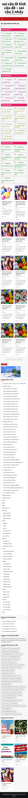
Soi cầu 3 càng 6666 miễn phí (16, 692)
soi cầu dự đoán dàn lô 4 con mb (10, 419)
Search (4, 364)
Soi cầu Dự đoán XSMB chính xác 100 (9, 700)
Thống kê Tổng (6, 569)
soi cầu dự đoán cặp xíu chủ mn (10, 475)
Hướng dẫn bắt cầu (6, 495)
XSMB (3, 500)
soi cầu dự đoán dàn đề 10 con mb (10, 411)
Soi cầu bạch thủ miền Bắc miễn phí (8, 697)
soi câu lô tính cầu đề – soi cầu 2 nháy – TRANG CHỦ (14, 383)
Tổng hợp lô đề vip (6, 497)
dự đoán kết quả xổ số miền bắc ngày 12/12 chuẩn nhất (20, 341)
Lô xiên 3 (22, 689)
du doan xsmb (4, 662)
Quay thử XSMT (6, 602)
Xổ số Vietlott (6, 536)
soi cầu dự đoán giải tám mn (9, 480)
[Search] (25, 19)
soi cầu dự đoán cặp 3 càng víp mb (10, 401)
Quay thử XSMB (6, 607)
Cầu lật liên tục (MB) (7, 556)
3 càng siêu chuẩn (5, 651)
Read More (4, 216)
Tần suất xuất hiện (7, 566)
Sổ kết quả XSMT (7, 513)
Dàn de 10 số (4, 667)
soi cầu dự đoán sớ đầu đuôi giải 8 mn (11, 485)
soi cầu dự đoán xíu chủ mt (9, 467)
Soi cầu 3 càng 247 (5, 692)
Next (20, 359)
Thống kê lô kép (6, 579)
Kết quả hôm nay (6, 508)
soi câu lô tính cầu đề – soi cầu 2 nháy (14, 7)
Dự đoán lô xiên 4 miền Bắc (16, 678)
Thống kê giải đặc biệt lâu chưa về (9, 711)
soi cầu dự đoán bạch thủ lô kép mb (11, 393)
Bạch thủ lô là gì (5, 656)
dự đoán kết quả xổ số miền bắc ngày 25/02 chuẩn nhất (20, 307)
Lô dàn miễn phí (16, 689)
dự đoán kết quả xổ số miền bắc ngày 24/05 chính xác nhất (20, 239)
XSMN (3, 503)
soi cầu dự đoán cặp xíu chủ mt (10, 449)
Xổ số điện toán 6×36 (8, 546)
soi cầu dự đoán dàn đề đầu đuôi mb (11, 414)
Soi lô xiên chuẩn (13, 703)
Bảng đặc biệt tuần (6, 659)
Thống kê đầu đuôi (7, 586)
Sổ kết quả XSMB (7, 518)
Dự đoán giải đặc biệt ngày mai (8, 673)
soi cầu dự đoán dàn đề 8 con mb (10, 409)
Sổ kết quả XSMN (7, 515)
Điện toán (4, 538)
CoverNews (20, 794)
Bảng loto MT (6, 594)
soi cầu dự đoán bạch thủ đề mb (10, 391)
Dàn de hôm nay (11, 667)
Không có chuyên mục (6, 689)
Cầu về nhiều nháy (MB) (8, 551)
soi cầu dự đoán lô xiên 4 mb (9, 434)
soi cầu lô (20, 700)
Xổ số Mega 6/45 (7, 533)
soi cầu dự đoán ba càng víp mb (10, 388)
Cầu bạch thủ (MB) (7, 558)
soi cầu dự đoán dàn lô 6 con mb (10, 424)
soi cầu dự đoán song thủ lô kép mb (11, 439)
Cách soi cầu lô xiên (15, 659)
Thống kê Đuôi (6, 574)
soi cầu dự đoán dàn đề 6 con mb (10, 406)
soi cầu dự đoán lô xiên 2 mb (9, 429)
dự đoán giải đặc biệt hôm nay (8, 670)
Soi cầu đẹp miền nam (7, 470)
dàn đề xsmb (19, 667)
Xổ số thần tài (6, 541)
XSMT (3, 505)
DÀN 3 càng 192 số (12, 662)
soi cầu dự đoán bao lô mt (9, 447)
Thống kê (5, 523)
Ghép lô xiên (23, 686)
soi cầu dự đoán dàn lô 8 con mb (10, 426)
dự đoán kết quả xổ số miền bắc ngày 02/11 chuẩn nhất (20, 273)
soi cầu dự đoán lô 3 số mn (9, 482)
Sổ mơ (3, 612)
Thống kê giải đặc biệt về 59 (7, 714)
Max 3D (4, 528)
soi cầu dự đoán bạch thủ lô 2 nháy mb (11, 398)
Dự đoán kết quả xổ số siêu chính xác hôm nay (11, 675)
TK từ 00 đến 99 (6, 564)
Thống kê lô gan (6, 584)
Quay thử (4, 599)
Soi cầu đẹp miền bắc (7, 386)
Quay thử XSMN (6, 604)
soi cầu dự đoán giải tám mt (9, 454)
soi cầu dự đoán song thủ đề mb (10, 436)
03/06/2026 (4, 741)
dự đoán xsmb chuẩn (6, 681)
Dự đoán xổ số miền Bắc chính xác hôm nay (10, 686)
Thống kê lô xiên (6, 581)
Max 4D (4, 525)
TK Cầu (3, 548)
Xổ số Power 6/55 (7, 531)
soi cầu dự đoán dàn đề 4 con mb (10, 403)
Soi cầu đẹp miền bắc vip (7, 421)
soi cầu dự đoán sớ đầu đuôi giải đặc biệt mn (13, 487)
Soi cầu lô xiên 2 (5, 703)
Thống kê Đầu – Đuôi (7, 571)
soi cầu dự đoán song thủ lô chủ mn (11, 490)
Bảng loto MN (6, 597)
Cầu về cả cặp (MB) (7, 553)
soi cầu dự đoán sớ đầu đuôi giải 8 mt (11, 459)
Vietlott (4, 520)
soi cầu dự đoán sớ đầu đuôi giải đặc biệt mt (13, 462)
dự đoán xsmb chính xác (17, 681)
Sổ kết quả (4, 510)
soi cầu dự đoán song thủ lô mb (10, 442)
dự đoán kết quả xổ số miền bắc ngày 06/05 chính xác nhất (7, 239)
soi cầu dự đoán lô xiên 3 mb (9, 431)
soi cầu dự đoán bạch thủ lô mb (10, 396)
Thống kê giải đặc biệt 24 (7, 708)
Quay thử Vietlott (7, 609)
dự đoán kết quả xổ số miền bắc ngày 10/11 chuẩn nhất (7, 307)
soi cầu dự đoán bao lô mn (9, 472)
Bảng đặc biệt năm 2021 (15, 656)
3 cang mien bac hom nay (15, 648)
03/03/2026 (4, 208)
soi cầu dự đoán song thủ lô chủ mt (11, 464)
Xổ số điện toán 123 (7, 543)
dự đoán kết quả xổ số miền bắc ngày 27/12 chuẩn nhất (7, 341)
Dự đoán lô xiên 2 (5, 678)
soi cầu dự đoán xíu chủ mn (9, 492)
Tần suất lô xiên (18, 714)
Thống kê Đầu (6, 576)
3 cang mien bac (5, 648)
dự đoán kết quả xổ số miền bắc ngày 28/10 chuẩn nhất (7, 203)
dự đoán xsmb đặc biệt (6, 684)
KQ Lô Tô (4, 589)
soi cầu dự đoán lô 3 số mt (9, 457)
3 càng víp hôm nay (14, 651)
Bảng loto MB (6, 591)
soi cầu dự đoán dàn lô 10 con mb (10, 416)
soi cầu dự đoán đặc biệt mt (9, 452)
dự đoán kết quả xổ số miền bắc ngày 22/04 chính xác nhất (7, 273)
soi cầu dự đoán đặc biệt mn (9, 477)
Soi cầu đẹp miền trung (7, 444)
